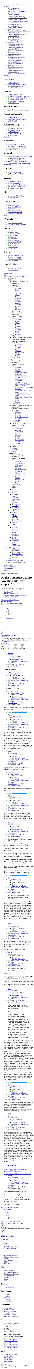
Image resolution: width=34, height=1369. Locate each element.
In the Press (7, 1299)
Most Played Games (22, 185)
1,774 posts (21, 678)
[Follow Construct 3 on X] (12, 208)
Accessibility (8, 1359)
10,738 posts (22, 931)
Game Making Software (11, 1247)
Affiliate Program (9, 1287)
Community (7, 164)
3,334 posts (22, 1122)
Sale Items (15, 270)
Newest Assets (19, 255)
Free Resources (20, 146)
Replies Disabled (14, 600)
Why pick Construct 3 (19, 144)
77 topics (14, 959)
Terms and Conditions (10, 1354)
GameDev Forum (9, 1309)
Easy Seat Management (11, 1272)
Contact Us (11, 559)
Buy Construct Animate (19, 224)
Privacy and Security (20, 148)
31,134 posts (22, 722)
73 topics (14, 678)
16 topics (14, 995)
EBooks (15, 235)
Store (5, 215)
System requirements (21, 84)
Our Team (7, 1296)
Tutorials (14, 121)
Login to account (18, 560)
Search (6, 570)
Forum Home (17, 172)
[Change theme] (16, 562)
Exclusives (15, 260)
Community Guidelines (11, 1316)
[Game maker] (15, 276)
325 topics (14, 1122)
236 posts (20, 779)
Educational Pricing (17, 160)
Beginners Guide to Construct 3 (22, 384)
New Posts (15, 197)
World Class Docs (19, 158)
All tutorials (15, 103)
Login (11, 273)
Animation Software (10, 1248)
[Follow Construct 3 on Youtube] (14, 207)
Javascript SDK (17, 133)
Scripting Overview (20, 86)
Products (6, 6)
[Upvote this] (13, 661)
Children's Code (9, 1358)
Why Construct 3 (9, 1270)
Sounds (19, 242)
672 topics (14, 722)
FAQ (14, 149)
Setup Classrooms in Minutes (24, 156)
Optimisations (21, 101)
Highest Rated (18, 259)
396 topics (14, 931)
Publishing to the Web (22, 96)
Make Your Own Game (11, 1257)
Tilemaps (15, 247)
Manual (16, 83)
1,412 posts (21, 959)
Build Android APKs (20, 98)
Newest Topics (19, 174)
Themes (15, 245)
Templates (16, 243)
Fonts (14, 237)
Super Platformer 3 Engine (8, 635)
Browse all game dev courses (20, 110)
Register (6, 273)
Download (19, 128)
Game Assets (8, 1308)
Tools (14, 248)
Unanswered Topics (10, 567)
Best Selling (17, 257)
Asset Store (11, 493)
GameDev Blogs (9, 1313)
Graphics (16, 240)
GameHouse (4, 643)
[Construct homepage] (15, 5)
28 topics (14, 659)
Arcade (10, 526)
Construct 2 (20, 423)
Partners (6, 1277)
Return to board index (14, 1222)
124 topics (14, 698)
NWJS (18, 130)
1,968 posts (22, 698)
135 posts (20, 995)
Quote (18, 666)
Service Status (8, 1361)
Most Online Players (19, 186)
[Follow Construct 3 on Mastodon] (15, 213)
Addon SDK (18, 87)
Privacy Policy (8, 1356)
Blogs (10, 547)
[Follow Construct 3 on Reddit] (14, 205)
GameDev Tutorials (10, 1311)
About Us (7, 1294)
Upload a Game (18, 188)
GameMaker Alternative (11, 1255)
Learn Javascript (9, 1275)
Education (7, 137)
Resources (7, 75)
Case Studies (8, 1263)
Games (15, 238)
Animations (17, 234)
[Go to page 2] (10, 613)
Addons (15, 232)
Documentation (8, 1260)
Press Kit (7, 1297)
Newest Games (16, 183)
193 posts (20, 659)
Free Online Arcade (10, 1314)
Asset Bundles (18, 268)
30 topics (14, 779)
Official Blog (20, 196)
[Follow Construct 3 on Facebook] (15, 212)
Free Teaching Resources (11, 1274)
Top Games (17, 181)
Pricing (6, 1258)
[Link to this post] (12, 664)
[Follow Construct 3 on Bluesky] (14, 210)
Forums (10, 511)
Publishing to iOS (18, 99)
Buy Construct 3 (17, 223)
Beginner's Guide (17, 94)
